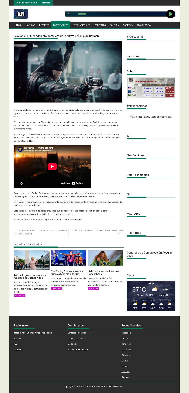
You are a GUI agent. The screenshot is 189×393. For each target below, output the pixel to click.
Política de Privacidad (78, 349)
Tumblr (124, 360)
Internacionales (81, 25)
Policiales (100, 25)
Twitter (125, 338)
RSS (15, 343)
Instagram (126, 343)
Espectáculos (60, 25)
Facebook (126, 332)
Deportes (44, 25)
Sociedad (128, 25)
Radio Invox (19, 332)
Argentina (47, 332)
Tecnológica (144, 25)
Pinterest (125, 354)
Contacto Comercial (77, 338)
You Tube (126, 349)
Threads (125, 371)
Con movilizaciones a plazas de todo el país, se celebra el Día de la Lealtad (41, 232)
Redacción (81, 332)
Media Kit (72, 343)
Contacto (72, 332)
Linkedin (125, 366)
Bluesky (125, 377)
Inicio (19, 25)
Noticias (30, 25)
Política (114, 25)
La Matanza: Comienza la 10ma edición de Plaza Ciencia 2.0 (97, 232)
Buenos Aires (33, 332)
